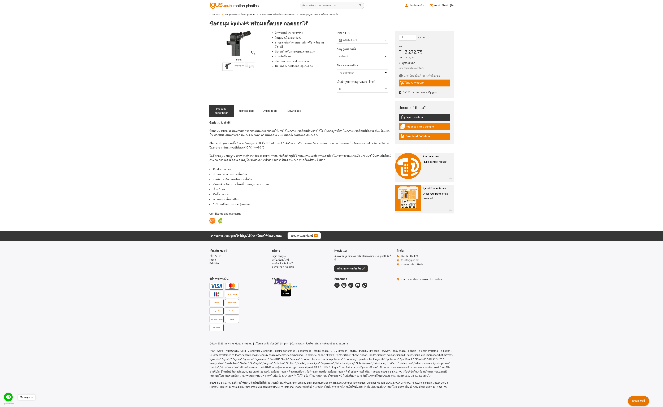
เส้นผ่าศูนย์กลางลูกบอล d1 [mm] (356, 81)
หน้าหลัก (216, 15)
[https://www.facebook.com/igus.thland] (337, 285)
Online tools (270, 110)
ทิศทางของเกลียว (347, 65)
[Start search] (360, 5)
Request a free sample (417, 127)
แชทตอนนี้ (638, 400)
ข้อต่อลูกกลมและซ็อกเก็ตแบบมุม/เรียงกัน (277, 15)
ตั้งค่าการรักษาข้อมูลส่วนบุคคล (331, 343)
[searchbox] (329, 5)
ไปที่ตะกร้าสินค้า (412, 83)
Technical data (245, 110)
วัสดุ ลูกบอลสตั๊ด (346, 49)
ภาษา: (409, 279)
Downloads (294, 110)
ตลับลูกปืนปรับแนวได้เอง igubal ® (240, 15)
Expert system (419, 118)
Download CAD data (415, 137)
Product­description (221, 111)
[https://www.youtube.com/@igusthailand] (357, 285)
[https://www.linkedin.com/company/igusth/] (350, 285)
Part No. (341, 32)
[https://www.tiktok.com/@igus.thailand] (364, 285)
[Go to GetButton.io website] (8, 404)
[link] (424, 118)
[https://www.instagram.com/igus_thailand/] (343, 285)
